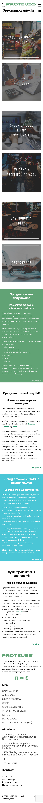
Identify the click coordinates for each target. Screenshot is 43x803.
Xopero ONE (10, 763)
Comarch (31, 424)
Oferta (5, 702)
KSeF (7, 759)
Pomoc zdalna (9, 718)
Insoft (15, 427)
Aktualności (8, 694)
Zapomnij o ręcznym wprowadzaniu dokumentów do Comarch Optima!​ (19, 736)
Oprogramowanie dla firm (15, 710)
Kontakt (6, 714)
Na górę (35, 468)
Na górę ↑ (36, 381)
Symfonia (6, 427)
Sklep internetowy (11, 698)
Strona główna (10, 690)
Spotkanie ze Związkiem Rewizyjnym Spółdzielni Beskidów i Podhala (20, 745)
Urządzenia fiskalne (12, 706)
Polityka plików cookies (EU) (17, 722)
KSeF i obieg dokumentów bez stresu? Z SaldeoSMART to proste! (20, 753)
